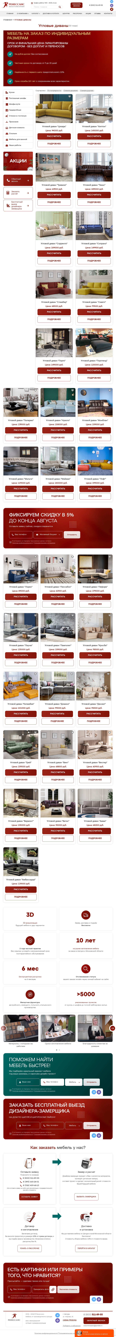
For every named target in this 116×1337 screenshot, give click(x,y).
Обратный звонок (96, 1321)
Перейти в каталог (86, 1248)
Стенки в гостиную (18, 116)
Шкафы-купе (14, 104)
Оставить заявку (29, 1197)
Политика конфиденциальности (46, 1333)
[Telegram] (111, 2)
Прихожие (13, 122)
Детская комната (16, 128)
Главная (10, 13)
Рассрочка (77, 13)
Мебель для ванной (18, 139)
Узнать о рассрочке (29, 1248)
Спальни (13, 134)
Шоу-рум (66, 13)
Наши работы (15, 145)
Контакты (108, 13)
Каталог (35, 13)
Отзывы (97, 13)
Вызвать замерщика (86, 1197)
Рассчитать (54, 136)
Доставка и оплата (51, 13)
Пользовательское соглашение (70, 1333)
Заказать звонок (76, 5)
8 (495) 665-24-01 (95, 3)
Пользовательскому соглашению (44, 543)
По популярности (54, 91)
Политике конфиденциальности (22, 543)
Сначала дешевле (71, 91)
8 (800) (93, 1314)
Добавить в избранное (72, 1326)
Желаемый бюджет (49, 534)
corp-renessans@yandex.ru (92, 1325)
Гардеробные (15, 110)
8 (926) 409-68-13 (96, 8)
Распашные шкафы (17, 98)
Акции (88, 13)
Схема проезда (69, 1320)
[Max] (111, 6)
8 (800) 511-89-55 (96, 5)
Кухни (11, 92)
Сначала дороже (86, 91)
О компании (22, 13)
